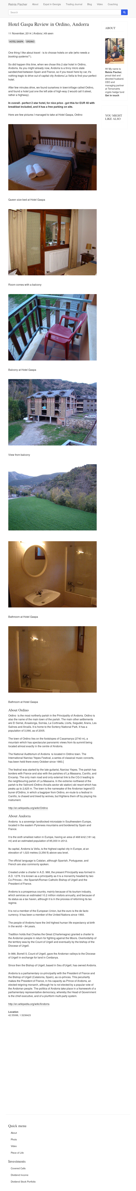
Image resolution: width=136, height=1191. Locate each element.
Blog (89, 4)
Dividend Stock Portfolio (23, 1181)
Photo (14, 1139)
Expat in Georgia (52, 4)
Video (100, 4)
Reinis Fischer (17, 4)
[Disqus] (52, 1061)
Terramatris (114, 88)
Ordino (30, 41)
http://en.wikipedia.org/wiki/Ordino (28, 808)
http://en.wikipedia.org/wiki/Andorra (28, 1004)
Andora (37, 33)
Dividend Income (19, 1175)
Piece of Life (17, 1152)
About (35, 4)
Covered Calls (18, 1168)
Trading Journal (74, 4)
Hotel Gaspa (16, 41)
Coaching (113, 4)
